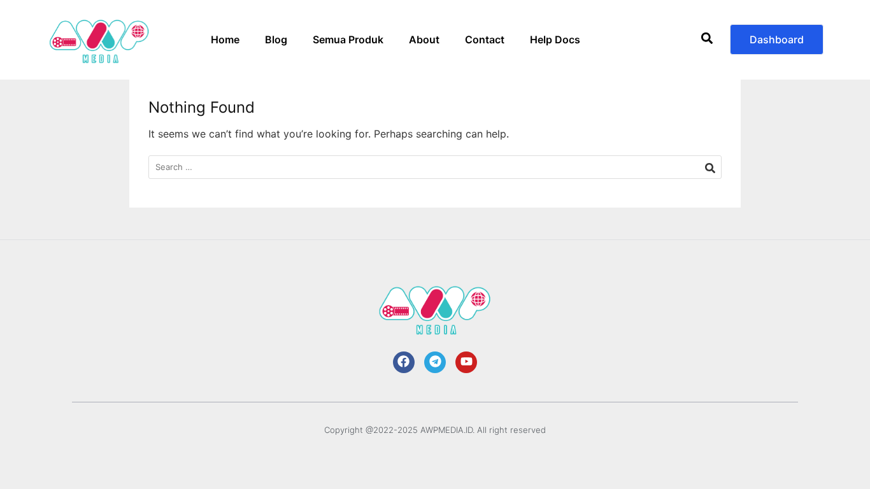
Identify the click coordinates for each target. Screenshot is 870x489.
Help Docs (555, 39)
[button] (706, 39)
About (424, 39)
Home (225, 39)
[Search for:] (435, 167)
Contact (484, 39)
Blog (276, 39)
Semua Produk (348, 39)
